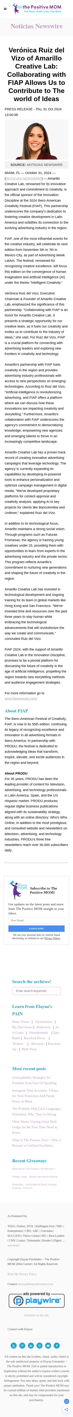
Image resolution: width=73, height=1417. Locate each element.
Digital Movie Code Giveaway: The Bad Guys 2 (33, 1168)
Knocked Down (34, 1038)
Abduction (43, 1027)
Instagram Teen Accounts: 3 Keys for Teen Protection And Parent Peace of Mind (35, 1096)
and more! (13, 1245)
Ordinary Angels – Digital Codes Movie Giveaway (34, 1176)
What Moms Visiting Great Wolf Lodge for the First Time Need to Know (34, 1127)
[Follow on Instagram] (40, 1346)
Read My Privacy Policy (21, 1274)
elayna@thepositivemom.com (35, 1284)
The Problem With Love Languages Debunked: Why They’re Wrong (36, 1111)
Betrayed (37, 1044)
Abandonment (38, 1032)
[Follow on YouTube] (49, 1346)
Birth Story (29, 1049)
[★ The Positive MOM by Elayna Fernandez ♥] (36, 9)
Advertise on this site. (36, 1315)
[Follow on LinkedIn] (32, 1346)
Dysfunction (43, 1022)
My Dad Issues (22, 1027)
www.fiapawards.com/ (21, 699)
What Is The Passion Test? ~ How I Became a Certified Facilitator (36, 1142)
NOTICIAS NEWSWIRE (24, 178)
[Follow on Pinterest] (23, 1346)
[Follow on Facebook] (58, 1346)
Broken (18, 1044)
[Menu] (5, 9)
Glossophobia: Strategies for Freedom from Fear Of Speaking (34, 1080)
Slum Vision (20, 1022)
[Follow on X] (15, 1346)
